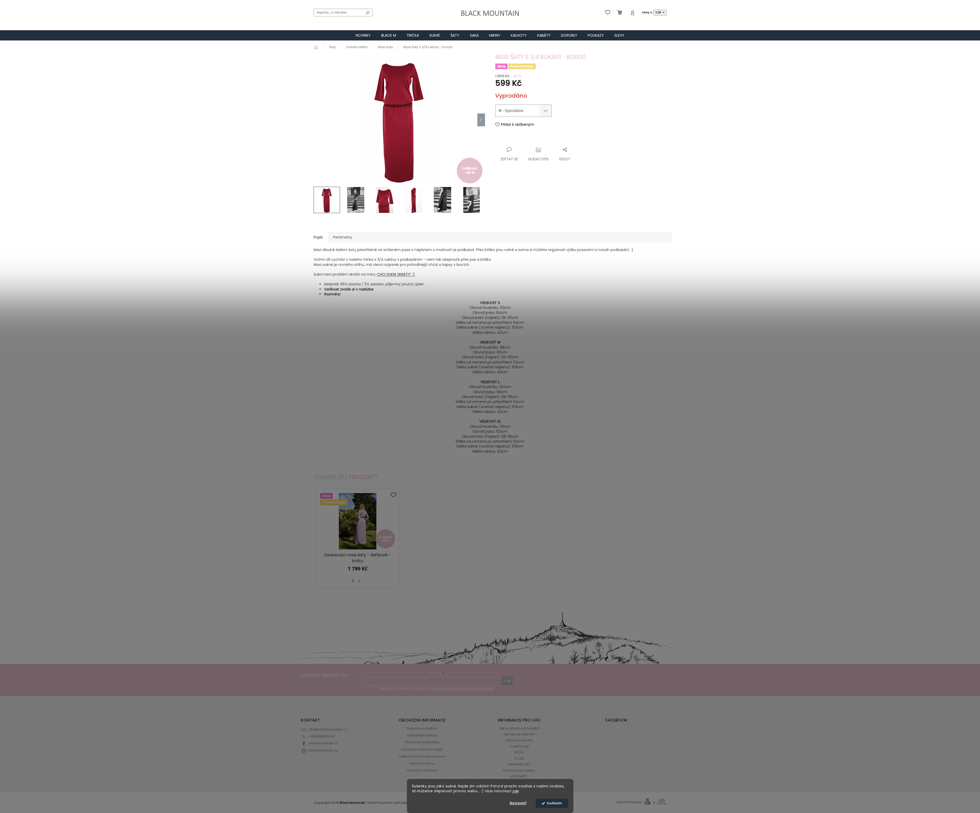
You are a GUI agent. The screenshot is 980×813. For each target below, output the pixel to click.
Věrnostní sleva (422, 763)
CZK (658, 12)
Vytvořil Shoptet (629, 802)
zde (515, 791)
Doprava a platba (422, 728)
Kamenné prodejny (519, 770)
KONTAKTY (519, 776)
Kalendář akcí (519, 764)
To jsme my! (519, 746)
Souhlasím (554, 803)
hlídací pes (538, 159)
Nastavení (518, 803)
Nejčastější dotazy (422, 735)
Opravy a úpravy (519, 740)
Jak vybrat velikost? (519, 734)
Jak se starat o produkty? (519, 728)
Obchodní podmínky (422, 742)
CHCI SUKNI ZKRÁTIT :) (396, 274)
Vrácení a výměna (422, 770)
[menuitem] (363, 35)
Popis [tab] (318, 237)
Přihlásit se (507, 681)
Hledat (367, 12)
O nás (519, 758)
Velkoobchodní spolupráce (422, 756)
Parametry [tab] (342, 237)
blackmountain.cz (323, 743)
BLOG (519, 752)
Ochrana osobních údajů (422, 749)
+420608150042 (321, 736)
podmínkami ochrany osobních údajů (462, 688)
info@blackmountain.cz (327, 729)
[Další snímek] (481, 119)
